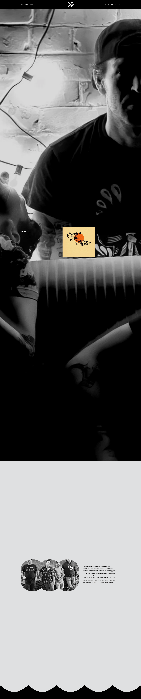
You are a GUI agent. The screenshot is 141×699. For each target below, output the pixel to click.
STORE (26, 4)
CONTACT (32, 4)
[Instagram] (105, 4)
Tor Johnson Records (98, 582)
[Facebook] (115, 4)
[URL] (119, 4)
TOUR (22, 4)
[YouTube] (108, 4)
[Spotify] (112, 4)
